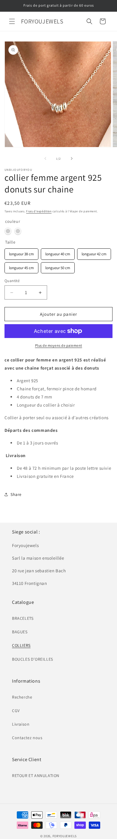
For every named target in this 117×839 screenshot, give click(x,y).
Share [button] (16, 494)
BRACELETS (22, 618)
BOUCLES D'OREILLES (32, 659)
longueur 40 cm (58, 252)
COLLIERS (21, 645)
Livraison (20, 724)
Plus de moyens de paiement (58, 345)
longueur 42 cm (94, 252)
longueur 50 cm (58, 266)
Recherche (22, 697)
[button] (12, 21)
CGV (16, 710)
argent (17, 231)
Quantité (12, 280)
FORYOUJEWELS (64, 836)
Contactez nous (27, 737)
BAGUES (20, 632)
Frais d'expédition (39, 211)
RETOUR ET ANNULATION (35, 775)
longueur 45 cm (21, 266)
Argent (7, 231)
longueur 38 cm (21, 252)
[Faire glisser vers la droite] (71, 158)
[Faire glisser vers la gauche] (45, 158)
